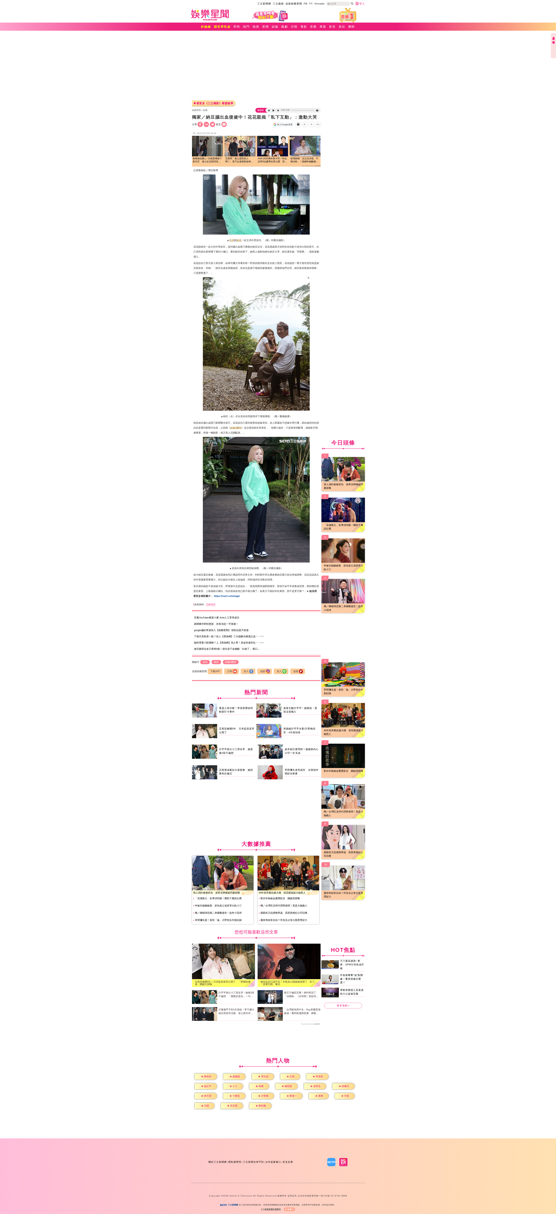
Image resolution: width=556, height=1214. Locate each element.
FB (305, 3)
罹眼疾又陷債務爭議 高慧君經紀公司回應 (283, 913)
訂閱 (229, 671)
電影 (303, 26)
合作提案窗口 (273, 1162)
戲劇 (284, 26)
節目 (342, 26)
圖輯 (351, 26)
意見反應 (288, 1162)
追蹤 (262, 671)
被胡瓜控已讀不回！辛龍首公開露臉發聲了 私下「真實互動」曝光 (287, 983)
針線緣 (206, 26)
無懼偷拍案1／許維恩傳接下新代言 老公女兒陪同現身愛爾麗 (207, 160)
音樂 (313, 26)
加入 (246, 671)
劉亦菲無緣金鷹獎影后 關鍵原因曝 (280, 898)
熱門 (246, 26)
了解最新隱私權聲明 (272, 1209)
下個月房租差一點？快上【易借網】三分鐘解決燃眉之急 (225, 636)
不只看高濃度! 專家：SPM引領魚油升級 (352, 964)
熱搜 (256, 26)
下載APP (215, 671)
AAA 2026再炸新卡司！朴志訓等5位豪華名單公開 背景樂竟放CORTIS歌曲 (272, 160)
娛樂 (205, 110)
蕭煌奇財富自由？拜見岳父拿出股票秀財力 (283, 920)
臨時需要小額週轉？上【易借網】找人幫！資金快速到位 (225, 642)
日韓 (294, 26)
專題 (323, 26)
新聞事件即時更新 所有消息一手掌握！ (216, 624)
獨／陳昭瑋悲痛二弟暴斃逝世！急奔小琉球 (218, 913)
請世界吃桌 (222, 26)
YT (311, 3)
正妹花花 (210, 604)
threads (319, 3)
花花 (231, 240)
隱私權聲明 (234, 1162)
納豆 (239, 240)
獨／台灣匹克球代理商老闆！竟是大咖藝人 (283, 905)
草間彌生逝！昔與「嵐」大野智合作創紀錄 (218, 920)
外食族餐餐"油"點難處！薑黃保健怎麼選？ (351, 979)
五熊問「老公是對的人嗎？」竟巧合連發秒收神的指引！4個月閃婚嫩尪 (239, 160)
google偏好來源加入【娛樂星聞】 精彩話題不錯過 (221, 630)
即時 (237, 26)
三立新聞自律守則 (253, 1162)
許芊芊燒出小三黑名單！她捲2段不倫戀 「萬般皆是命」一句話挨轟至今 (236, 994)
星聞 (265, 26)
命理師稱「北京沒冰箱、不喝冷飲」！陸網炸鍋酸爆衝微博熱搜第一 (304, 160)
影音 (332, 26)
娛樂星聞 (196, 110)
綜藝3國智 (236, 427)
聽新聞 (260, 110)
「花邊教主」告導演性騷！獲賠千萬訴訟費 (218, 898)
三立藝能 (278, 3)
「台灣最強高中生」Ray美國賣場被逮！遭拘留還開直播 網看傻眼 (302, 1011)
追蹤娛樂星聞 (294, 3)
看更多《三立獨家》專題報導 (214, 103)
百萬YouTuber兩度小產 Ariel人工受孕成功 (216, 617)
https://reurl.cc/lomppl (227, 596)
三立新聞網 (264, 3)
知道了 (290, 1209)
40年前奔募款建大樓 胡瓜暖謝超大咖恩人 (282, 892)
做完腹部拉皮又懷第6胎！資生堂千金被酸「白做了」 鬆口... (227, 649)
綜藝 (275, 26)
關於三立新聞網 (218, 1162)
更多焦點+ (343, 1005)
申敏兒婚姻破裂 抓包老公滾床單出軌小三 (218, 905)
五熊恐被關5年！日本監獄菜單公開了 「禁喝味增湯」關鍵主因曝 (222, 983)
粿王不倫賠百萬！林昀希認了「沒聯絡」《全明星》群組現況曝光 (301, 994)
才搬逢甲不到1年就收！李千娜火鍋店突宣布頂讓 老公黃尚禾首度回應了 (236, 1011)
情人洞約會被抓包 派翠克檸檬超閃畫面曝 (216, 892)
